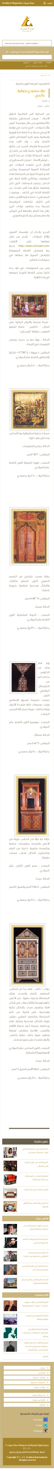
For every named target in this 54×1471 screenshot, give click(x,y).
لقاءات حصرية (39, 1377)
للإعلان (45, 1356)
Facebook (38, 1420)
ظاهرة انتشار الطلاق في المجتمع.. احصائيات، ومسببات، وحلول (35, 1333)
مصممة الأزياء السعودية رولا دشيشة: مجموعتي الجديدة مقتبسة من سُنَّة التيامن (36, 1346)
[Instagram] (45, 1431)
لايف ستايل (37, 62)
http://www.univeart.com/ (33, 245)
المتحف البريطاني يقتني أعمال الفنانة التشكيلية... (34, 1281)
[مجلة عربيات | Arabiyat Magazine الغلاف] (27, 24)
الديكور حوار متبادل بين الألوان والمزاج (35, 1205)
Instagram (38, 1431)
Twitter (39, 1425)
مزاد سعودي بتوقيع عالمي (36, 66)
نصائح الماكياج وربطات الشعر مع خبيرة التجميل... (35, 1241)
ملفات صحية (39, 1387)
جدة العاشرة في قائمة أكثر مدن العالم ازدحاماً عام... (35, 1268)
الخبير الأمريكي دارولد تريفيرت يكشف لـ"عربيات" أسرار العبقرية (35, 1304)
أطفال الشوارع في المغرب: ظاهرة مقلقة (36, 1317)
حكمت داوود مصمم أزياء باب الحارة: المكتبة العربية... (35, 1227)
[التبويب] (43, 3)
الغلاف (48, 62)
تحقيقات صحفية (38, 1382)
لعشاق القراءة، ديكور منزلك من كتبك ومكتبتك (36, 1178)
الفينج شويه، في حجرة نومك (36, 1189)
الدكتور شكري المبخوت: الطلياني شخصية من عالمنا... (35, 1254)
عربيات (42, 1368)
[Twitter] (45, 1425)
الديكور (26, 62)
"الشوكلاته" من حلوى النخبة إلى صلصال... (36, 1164)
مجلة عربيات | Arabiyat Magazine (18, 3)
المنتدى (42, 1373)
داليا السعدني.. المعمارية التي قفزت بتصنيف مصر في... (35, 1151)
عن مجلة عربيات (38, 1395)
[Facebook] (45, 1420)
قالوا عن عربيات (38, 1400)
